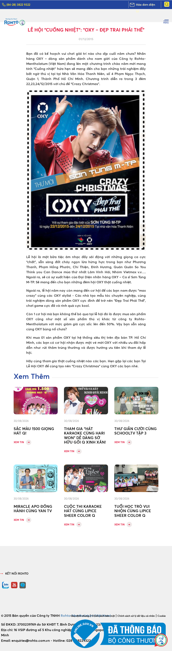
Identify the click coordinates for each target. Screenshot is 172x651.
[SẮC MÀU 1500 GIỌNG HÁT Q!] (36, 400)
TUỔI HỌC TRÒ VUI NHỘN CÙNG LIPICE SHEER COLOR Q (132, 511)
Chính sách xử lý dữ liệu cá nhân (136, 615)
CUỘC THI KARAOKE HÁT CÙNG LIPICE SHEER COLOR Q (83, 511)
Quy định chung (80, 615)
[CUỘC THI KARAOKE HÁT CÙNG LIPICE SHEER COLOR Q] (86, 478)
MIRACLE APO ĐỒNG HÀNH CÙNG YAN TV (33, 508)
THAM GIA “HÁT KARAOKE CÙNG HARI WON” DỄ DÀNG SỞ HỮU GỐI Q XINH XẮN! (85, 436)
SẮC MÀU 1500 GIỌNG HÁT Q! (34, 431)
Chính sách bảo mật (103, 615)
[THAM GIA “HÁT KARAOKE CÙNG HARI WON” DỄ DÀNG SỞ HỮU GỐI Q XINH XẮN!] (86, 400)
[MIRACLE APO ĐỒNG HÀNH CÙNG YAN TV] (36, 478)
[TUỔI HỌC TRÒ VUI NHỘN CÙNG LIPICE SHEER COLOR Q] (136, 478)
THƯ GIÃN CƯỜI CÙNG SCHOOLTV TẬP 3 (135, 431)
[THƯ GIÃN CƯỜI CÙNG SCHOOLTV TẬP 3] (136, 400)
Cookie (162, 615)
